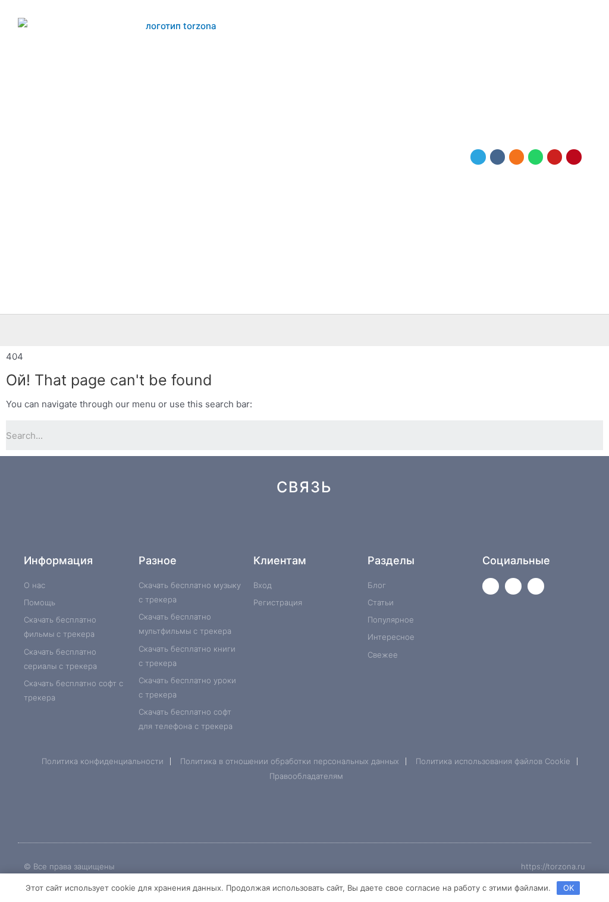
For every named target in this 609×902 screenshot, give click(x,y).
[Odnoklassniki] (516, 156)
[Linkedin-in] (364, 529)
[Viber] (444, 529)
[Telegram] (477, 156)
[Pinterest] (573, 156)
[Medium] (324, 529)
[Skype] (404, 529)
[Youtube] (554, 156)
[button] (594, 330)
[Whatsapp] (535, 156)
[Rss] (484, 529)
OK (568, 887)
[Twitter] (490, 586)
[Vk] (497, 156)
